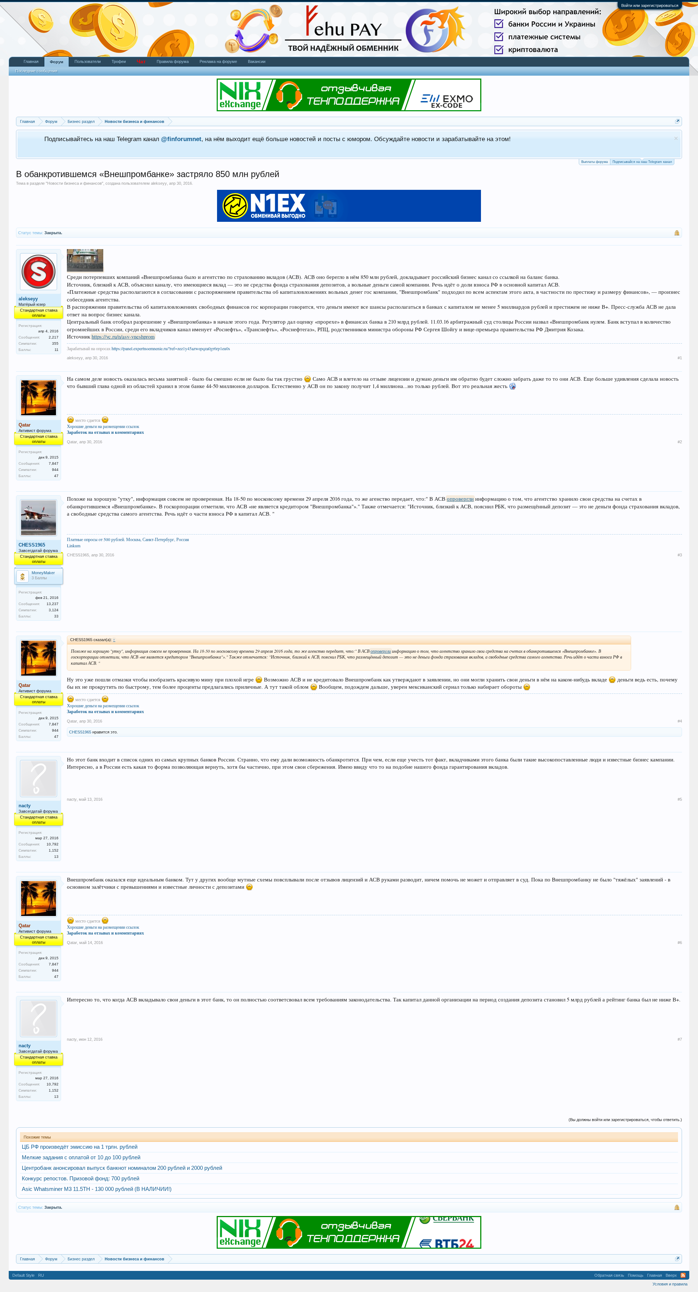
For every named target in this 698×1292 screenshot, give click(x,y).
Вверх (671, 1275)
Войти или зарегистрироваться (649, 5)
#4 (680, 721)
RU (41, 1275)
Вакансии (256, 61)
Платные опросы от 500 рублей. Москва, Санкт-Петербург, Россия (128, 539)
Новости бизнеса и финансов (74, 183)
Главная (31, 61)
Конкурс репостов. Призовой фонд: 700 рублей (80, 1178)
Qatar (72, 442)
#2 (680, 442)
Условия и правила (670, 1284)
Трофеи (119, 61)
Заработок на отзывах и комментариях (105, 432)
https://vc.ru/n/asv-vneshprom (123, 336)
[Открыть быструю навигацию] (677, 121)
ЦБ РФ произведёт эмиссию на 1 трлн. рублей (79, 1147)
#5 (680, 799)
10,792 (53, 844)
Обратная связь (609, 1275)
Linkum (73, 545)
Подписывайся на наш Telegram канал (642, 162)
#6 (680, 942)
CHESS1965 (32, 545)
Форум (56, 62)
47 (56, 476)
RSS (683, 1275)
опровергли (460, 498)
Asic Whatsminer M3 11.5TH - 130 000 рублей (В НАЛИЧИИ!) (97, 1189)
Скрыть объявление (676, 138)
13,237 (53, 604)
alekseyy (159, 183)
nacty (25, 805)
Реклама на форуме (218, 61)
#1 (680, 358)
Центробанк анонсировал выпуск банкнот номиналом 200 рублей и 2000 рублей (122, 1168)
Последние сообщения (36, 71)
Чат (141, 61)
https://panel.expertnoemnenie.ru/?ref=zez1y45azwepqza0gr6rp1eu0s (171, 348)
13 (56, 857)
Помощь (635, 1275)
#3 (680, 555)
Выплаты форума (594, 162)
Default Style (23, 1275)
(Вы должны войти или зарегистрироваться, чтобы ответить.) (625, 1119)
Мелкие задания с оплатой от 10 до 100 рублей (81, 1157)
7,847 (54, 463)
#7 (680, 1039)
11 (57, 350)
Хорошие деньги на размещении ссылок (103, 426)
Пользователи (88, 61)
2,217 (54, 337)
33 (56, 616)
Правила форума (173, 61)
